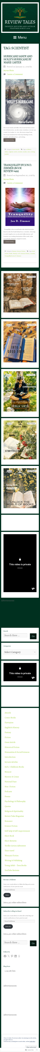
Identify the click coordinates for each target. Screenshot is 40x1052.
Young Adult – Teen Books (16, 865)
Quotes (8, 806)
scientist (19, 152)
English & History (12, 727)
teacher (25, 152)
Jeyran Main (8, 70)
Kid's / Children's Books (14, 767)
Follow (7, 895)
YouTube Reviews (12, 870)
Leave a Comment (15, 74)
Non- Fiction (10, 786)
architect (28, 149)
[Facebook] (5, 956)
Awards (8, 712)
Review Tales (20, 22)
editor (6, 152)
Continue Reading (8, 140)
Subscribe (8, 926)
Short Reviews (11, 840)
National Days (11, 781)
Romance (9, 821)
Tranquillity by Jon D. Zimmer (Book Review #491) (17, 168)
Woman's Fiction (11, 855)
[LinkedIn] (15, 956)
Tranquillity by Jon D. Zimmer (13, 256)
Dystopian (9, 722)
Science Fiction (21, 251)
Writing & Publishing (13, 860)
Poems (7, 796)
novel (15, 152)
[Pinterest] (12, 956)
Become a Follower (9, 880)
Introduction (10, 757)
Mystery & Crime (12, 776)
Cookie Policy (32, 1041)
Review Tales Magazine (14, 816)
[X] (8, 956)
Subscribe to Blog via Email (12, 911)
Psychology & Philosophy (15, 801)
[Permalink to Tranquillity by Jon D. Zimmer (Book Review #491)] (20, 207)
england (11, 152)
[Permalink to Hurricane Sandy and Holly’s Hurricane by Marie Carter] (20, 101)
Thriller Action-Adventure (15, 845)
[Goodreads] (19, 956)
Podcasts (8, 791)
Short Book (9, 835)
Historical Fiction (12, 747)
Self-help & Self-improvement (17, 831)
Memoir (8, 771)
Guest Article (15, 149)
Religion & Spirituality (14, 811)
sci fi (19, 253)
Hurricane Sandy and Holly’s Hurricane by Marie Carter (17, 59)
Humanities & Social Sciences (17, 752)
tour (29, 152)
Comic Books (10, 717)
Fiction (8, 737)
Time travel (9, 850)
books (10, 253)
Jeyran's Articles (11, 762)
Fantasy (14, 251)
